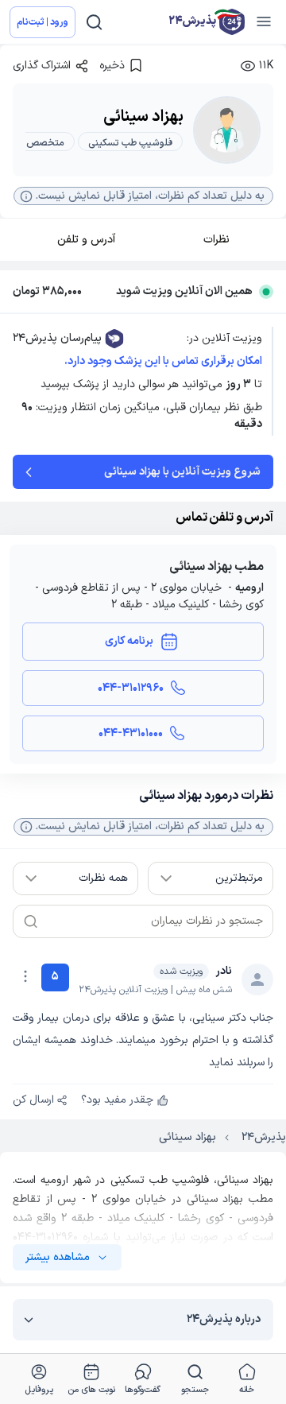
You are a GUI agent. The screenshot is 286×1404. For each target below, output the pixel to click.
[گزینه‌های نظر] (25, 976)
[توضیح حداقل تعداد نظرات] (26, 826)
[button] (143, 195)
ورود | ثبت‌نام (42, 22)
